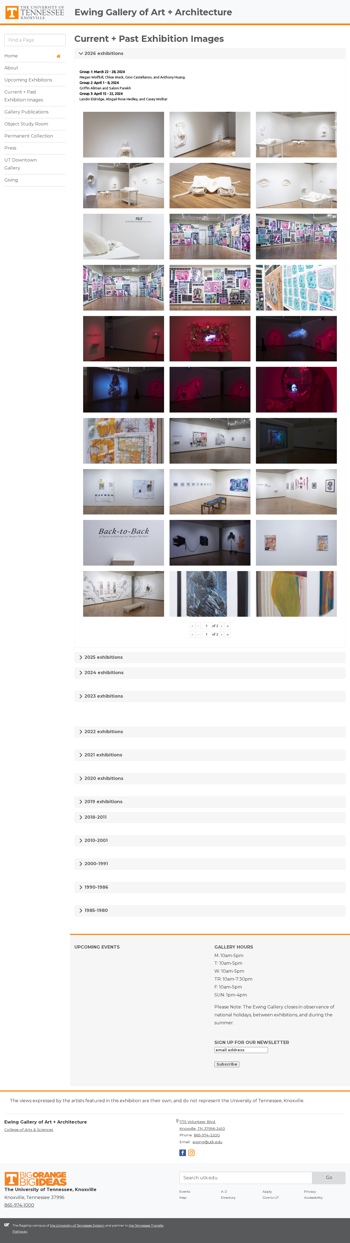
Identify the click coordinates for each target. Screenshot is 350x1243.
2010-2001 (95, 840)
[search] (35, 40)
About (11, 68)
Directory (228, 1197)
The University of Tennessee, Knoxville (35, 19)
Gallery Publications (26, 112)
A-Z (224, 1191)
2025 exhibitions (103, 657)
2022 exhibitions (103, 731)
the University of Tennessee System (77, 1225)
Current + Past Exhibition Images (23, 96)
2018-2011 (95, 817)
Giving (11, 180)
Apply (267, 1191)
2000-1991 (95, 863)
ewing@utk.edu (207, 1142)
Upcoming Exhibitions (28, 80)
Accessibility (313, 1197)
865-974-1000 (19, 1205)
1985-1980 (95, 910)
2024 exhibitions (103, 672)
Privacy (310, 1191)
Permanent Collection (28, 136)
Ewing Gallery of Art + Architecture (153, 12)
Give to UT (270, 1197)
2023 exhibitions (103, 696)
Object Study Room (26, 124)
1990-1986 (95, 887)
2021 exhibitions (102, 755)
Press (10, 148)
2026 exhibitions (103, 53)
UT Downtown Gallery (20, 164)
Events (184, 1191)
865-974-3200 (207, 1135)
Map (182, 1197)
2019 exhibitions (102, 801)
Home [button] (11, 56)
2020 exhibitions (103, 778)
